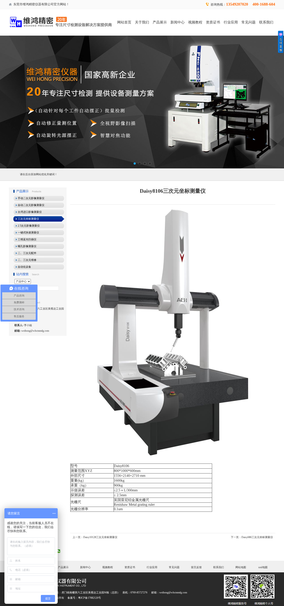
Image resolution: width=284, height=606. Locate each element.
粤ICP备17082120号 (89, 597)
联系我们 (266, 22)
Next (276, 102)
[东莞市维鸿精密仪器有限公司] (142, 102)
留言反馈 (196, 567)
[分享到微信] (58, 551)
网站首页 (124, 22)
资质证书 (213, 22)
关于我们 (142, 22)
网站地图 (240, 567)
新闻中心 (177, 22)
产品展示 (160, 22)
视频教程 (195, 22)
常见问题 (248, 22)
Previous (8, 102)
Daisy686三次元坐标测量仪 (257, 537)
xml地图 (263, 567)
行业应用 (231, 22)
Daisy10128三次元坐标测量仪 (100, 537)
